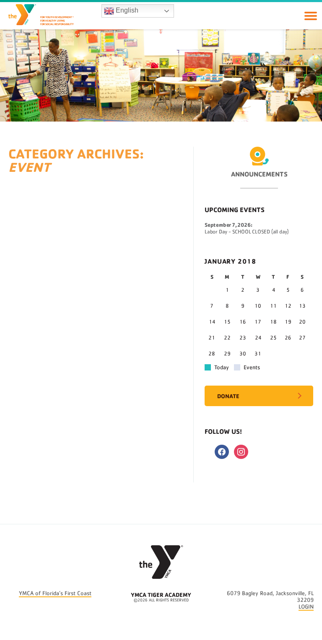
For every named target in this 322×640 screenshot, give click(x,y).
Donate (228, 395)
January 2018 (230, 261)
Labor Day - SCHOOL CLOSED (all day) (247, 232)
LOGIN (306, 607)
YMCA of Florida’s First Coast (55, 593)
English (126, 10)
